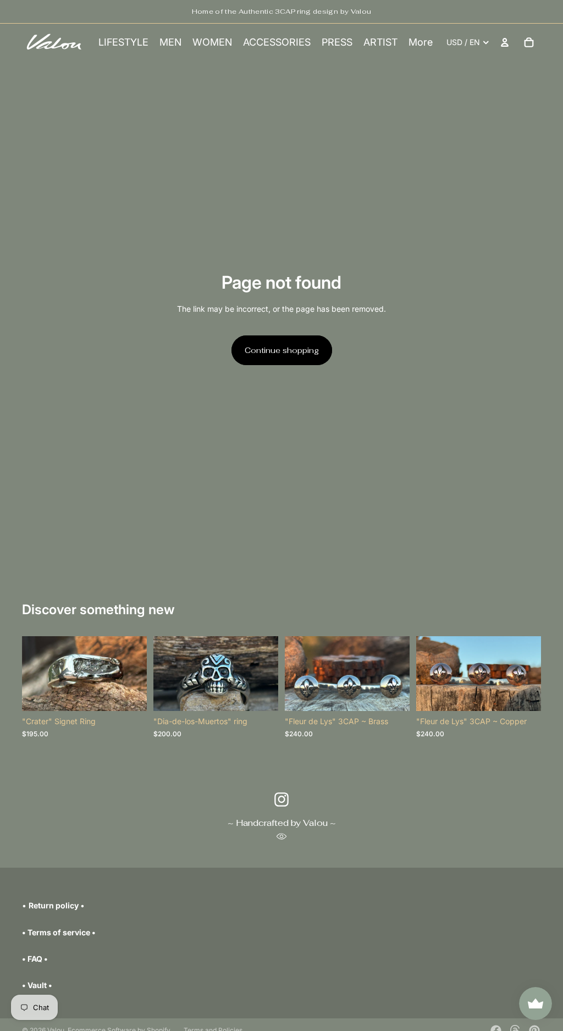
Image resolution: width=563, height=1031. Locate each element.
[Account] (505, 42)
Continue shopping (282, 350)
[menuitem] (420, 42)
